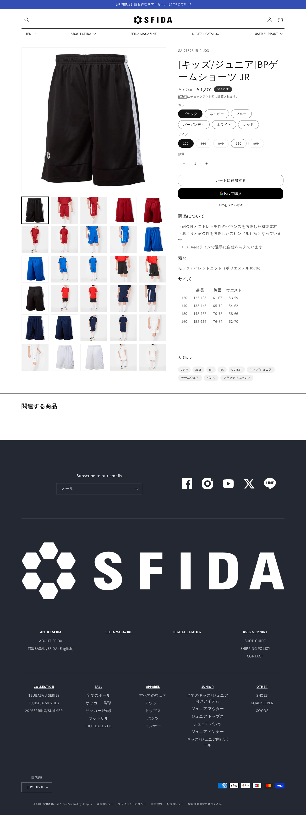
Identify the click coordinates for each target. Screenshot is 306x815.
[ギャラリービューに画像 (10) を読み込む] (152, 239)
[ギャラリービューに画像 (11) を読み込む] (35, 269)
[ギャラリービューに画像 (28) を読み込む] (93, 357)
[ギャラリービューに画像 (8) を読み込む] (93, 239)
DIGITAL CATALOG (187, 632)
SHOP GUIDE (255, 640)
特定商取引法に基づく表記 (205, 804)
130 (205, 144)
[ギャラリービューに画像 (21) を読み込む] (35, 327)
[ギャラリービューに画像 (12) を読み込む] (64, 269)
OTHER (262, 686)
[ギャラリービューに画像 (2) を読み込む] (64, 210)
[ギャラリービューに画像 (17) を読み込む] (64, 298)
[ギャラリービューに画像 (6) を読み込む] (35, 239)
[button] (27, 20)
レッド (248, 124)
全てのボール (98, 695)
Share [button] (187, 357)
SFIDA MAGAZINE (118, 632)
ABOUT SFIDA (50, 632)
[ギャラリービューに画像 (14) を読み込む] (123, 269)
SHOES (262, 695)
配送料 (182, 96)
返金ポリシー (105, 804)
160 (257, 144)
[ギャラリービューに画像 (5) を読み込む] (152, 210)
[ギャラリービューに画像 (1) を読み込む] (35, 210)
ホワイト (224, 124)
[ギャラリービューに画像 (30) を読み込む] (152, 357)
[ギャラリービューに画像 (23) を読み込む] (93, 327)
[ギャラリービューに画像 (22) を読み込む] (64, 327)
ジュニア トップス (207, 716)
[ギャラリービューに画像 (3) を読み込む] (93, 210)
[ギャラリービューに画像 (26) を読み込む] (35, 357)
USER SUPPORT (255, 632)
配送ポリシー (175, 804)
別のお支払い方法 (231, 205)
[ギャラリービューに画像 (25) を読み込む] (152, 327)
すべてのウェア (153, 695)
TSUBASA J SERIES (44, 695)
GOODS (262, 710)
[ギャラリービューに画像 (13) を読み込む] (93, 269)
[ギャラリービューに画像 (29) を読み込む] (123, 357)
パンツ (153, 718)
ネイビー (217, 114)
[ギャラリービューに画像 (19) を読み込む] (123, 298)
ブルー (241, 114)
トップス (153, 710)
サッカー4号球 (98, 710)
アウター (153, 703)
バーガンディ (194, 124)
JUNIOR (208, 686)
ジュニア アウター (207, 708)
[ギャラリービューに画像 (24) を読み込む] (123, 327)
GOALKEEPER (262, 703)
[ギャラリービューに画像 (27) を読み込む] (64, 357)
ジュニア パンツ (207, 724)
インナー (153, 725)
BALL (98, 686)
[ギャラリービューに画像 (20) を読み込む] (152, 298)
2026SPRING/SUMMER (44, 710)
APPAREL (153, 686)
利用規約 (156, 804)
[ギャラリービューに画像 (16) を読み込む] (35, 298)
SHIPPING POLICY (255, 648)
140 (222, 144)
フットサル (99, 718)
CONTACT (255, 656)
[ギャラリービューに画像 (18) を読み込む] (93, 298)
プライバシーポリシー (132, 804)
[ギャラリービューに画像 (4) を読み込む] (123, 210)
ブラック (190, 114)
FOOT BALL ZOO (98, 725)
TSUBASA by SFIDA (44, 703)
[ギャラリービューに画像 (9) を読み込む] (123, 239)
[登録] (136, 488)
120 (186, 143)
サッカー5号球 (98, 703)
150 (238, 143)
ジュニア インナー (207, 731)
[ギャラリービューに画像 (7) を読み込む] (64, 239)
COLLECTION (44, 686)
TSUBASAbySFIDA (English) (51, 648)
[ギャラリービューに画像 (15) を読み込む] (152, 269)
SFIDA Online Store (55, 804)
